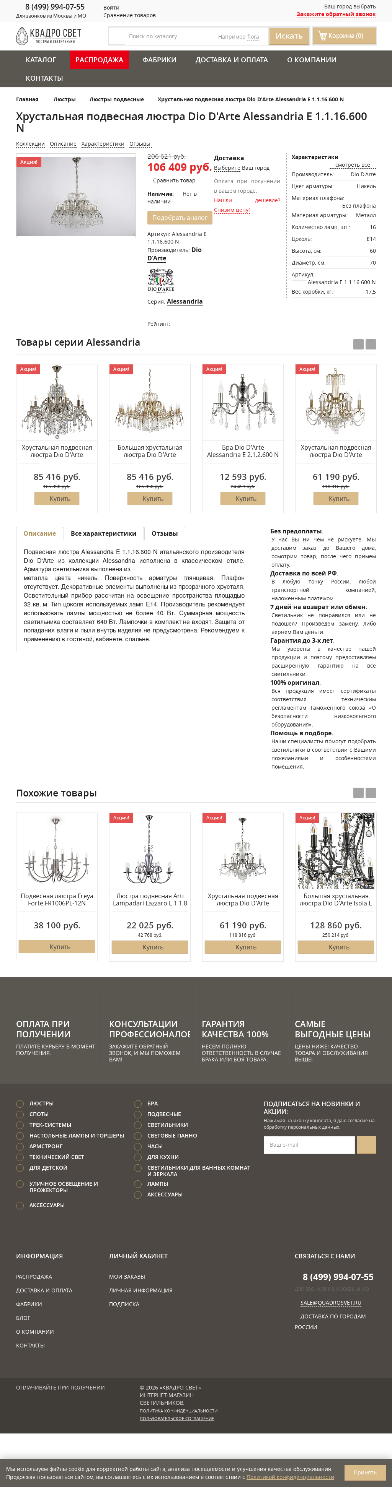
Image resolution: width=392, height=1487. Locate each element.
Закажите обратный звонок (336, 14)
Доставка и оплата (232, 59)
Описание (63, 143)
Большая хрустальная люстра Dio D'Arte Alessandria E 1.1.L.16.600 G (150, 451)
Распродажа (99, 59)
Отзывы (140, 143)
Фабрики (159, 59)
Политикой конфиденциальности (290, 1476)
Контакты (44, 78)
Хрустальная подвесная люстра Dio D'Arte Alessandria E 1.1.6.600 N (243, 900)
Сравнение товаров (129, 15)
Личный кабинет (138, 1256)
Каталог (41, 59)
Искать (289, 36)
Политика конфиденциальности (178, 1411)
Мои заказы (127, 1276)
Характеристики (103, 143)
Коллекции (30, 143)
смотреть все (353, 164)
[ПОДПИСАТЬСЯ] (366, 1145)
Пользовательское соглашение (177, 1418)
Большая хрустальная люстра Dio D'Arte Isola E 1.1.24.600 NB (336, 900)
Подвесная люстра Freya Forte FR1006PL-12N (57, 899)
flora (253, 36)
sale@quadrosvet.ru (331, 1302)
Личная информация (141, 1290)
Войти (110, 7)
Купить (60, 498)
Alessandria (185, 301)
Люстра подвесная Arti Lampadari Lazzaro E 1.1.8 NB (150, 900)
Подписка (124, 1304)
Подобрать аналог (179, 217)
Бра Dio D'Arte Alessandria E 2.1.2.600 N (243, 451)
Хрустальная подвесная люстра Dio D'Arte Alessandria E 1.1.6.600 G (336, 451)
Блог (23, 1317)
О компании (311, 59)
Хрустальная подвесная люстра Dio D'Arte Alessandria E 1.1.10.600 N (57, 451)
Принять (365, 1472)
